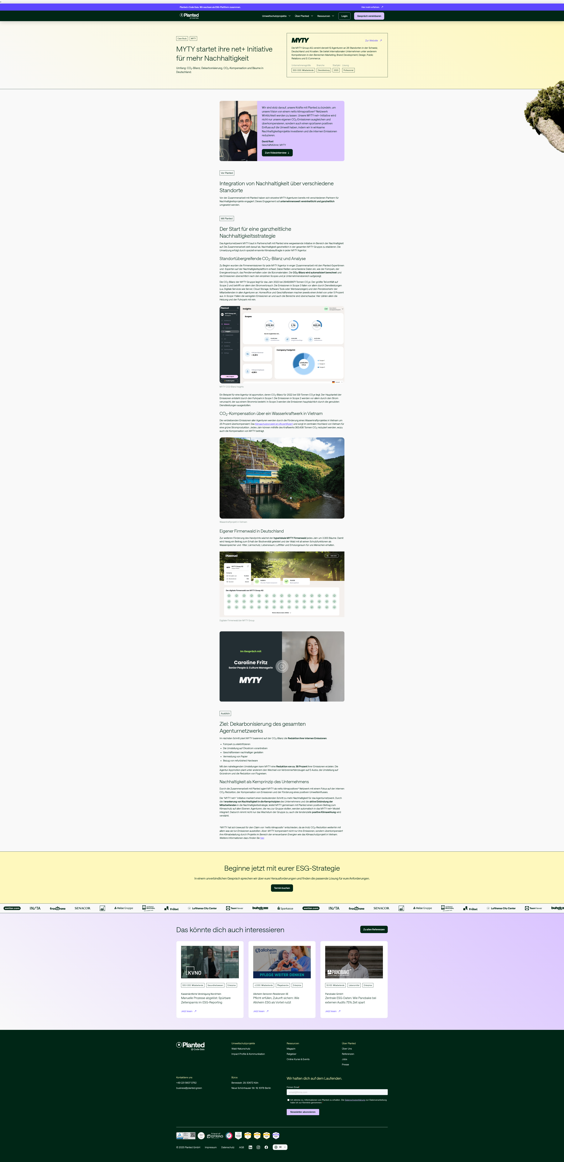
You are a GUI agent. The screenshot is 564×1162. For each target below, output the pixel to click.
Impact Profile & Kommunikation (248, 1053)
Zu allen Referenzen (374, 929)
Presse (345, 1064)
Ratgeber (291, 1053)
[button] (276, 16)
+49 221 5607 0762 (186, 1082)
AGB (241, 1147)
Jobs (344, 1059)
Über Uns (347, 1048)
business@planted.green (189, 1088)
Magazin (291, 1048)
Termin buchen (282, 888)
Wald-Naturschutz (240, 1048)
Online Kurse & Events (298, 1059)
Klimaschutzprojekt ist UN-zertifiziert (274, 423)
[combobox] (280, 1147)
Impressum (211, 1147)
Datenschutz (227, 1147)
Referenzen (348, 1053)
